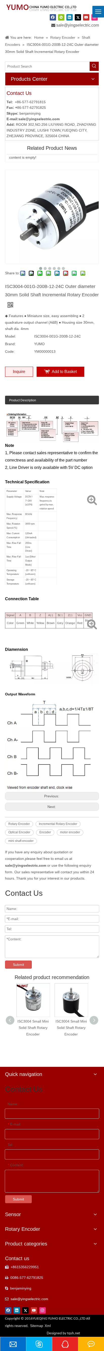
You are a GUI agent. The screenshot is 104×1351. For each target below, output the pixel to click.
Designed (63, 1333)
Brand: (10, 344)
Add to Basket (64, 371)
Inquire (19, 371)
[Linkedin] (69, 17)
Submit (18, 965)
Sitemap (36, 1326)
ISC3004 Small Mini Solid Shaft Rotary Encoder (33, 1027)
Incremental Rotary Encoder (58, 824)
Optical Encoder (19, 832)
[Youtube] (86, 17)
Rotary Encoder (19, 824)
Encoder (45, 832)
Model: (10, 336)
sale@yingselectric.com (77, 25)
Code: (10, 351)
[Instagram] (42, 1310)
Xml (48, 1326)
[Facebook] (53, 17)
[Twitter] (78, 17)
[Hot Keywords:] (94, 66)
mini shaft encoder (21, 841)
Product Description (22, 400)
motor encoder (70, 832)
